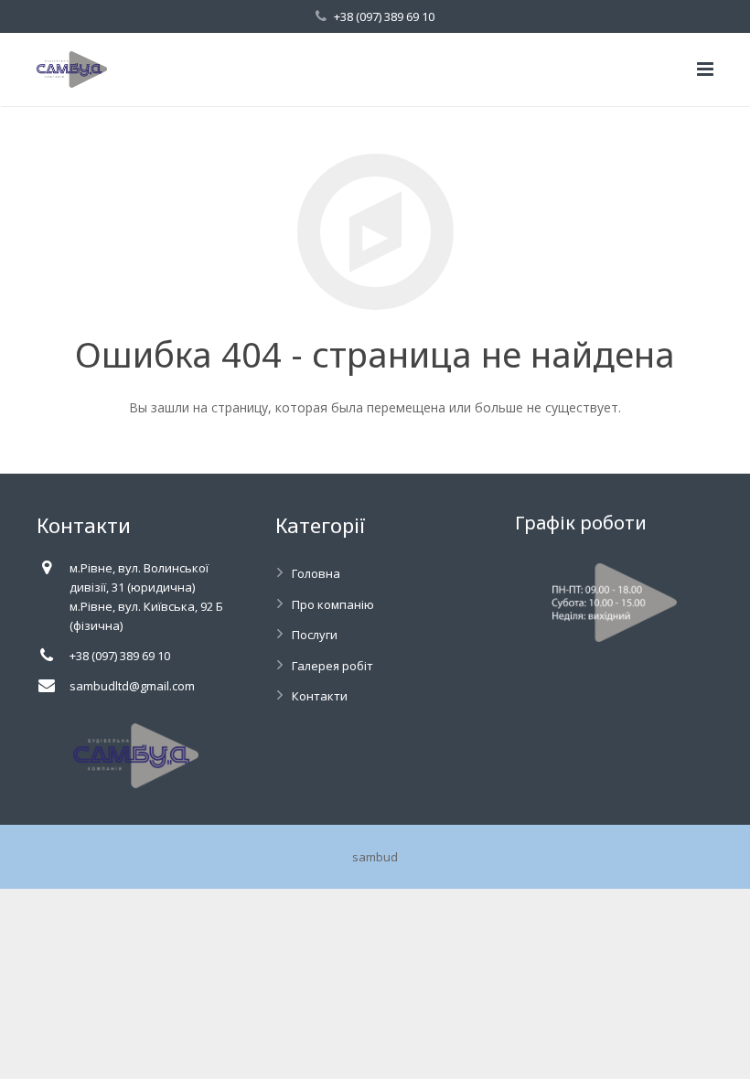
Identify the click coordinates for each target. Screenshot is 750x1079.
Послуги (315, 634)
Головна (316, 573)
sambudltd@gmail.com (132, 686)
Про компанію (333, 604)
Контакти (320, 696)
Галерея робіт (332, 665)
